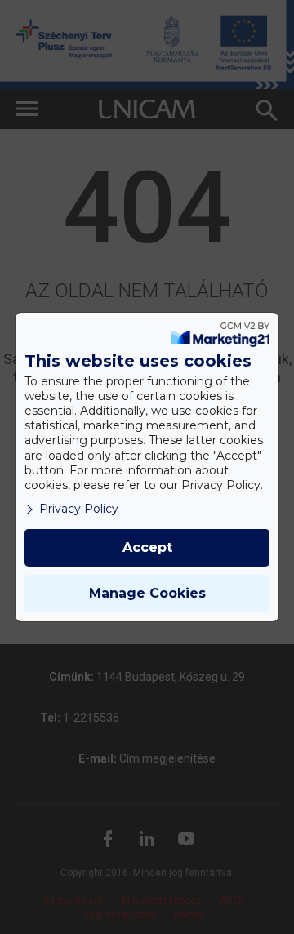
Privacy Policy (78, 508)
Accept (147, 547)
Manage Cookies (147, 593)
